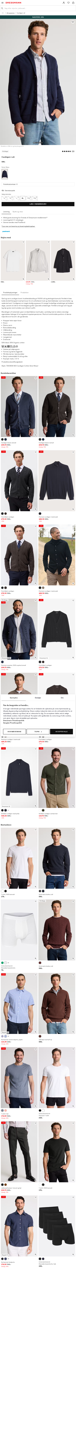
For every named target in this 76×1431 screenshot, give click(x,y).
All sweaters (11, 13)
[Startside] (14, 2)
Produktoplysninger (9, 184)
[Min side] (64, 3)
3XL (34, 198)
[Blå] (5, 1036)
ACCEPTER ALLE (61, 731)
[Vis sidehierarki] (3, 13)
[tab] (6, 211)
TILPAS (36, 731)
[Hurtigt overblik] (23, 279)
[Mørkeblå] (5, 439)
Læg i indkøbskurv (38, 204)
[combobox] (39, 8)
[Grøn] (2, 963)
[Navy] (5, 174)
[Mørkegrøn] (43, 810)
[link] (64, 3)
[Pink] (5, 1110)
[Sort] (40, 588)
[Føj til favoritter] (72, 22)
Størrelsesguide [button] (10, 190)
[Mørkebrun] (2, 439)
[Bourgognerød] (40, 963)
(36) (73, 151)
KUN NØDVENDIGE (14, 731)
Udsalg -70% (29, 284)
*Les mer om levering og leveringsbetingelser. (18, 226)
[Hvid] (40, 810)
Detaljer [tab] (38, 698)
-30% (2, 521)
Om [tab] (62, 698)
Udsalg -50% (4, 1044)
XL (23, 198)
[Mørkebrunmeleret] (5, 513)
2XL (28, 198)
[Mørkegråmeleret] (2, 513)
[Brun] (43, 588)
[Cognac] (5, 1184)
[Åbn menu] (2, 2)
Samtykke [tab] (14, 698)
